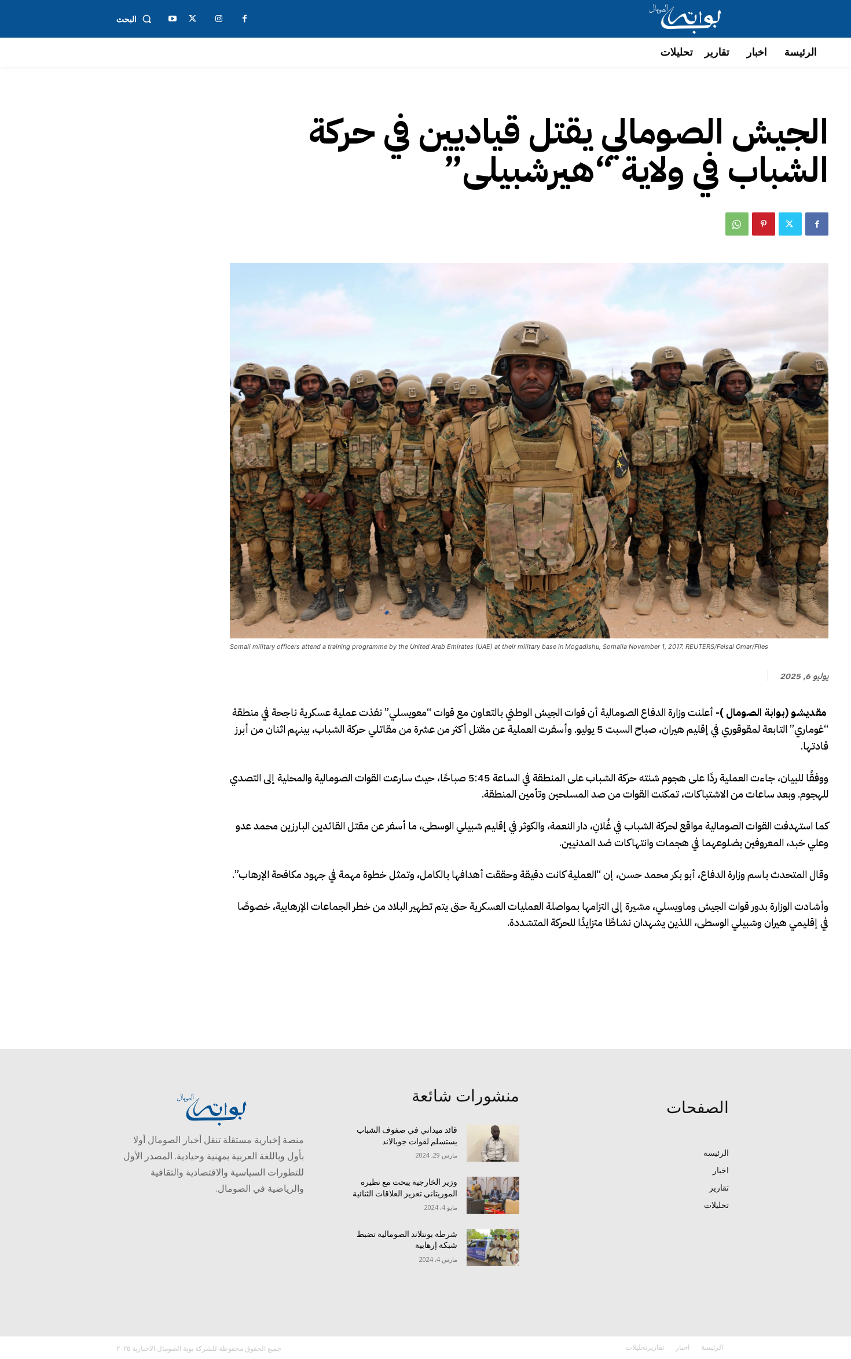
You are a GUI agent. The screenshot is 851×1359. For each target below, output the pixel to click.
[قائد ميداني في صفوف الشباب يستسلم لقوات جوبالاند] (493, 1143)
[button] (136, 19)
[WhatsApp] (737, 224)
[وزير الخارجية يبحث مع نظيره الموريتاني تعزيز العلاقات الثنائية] (493, 1195)
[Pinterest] (763, 224)
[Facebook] (816, 224)
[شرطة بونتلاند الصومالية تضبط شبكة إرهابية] (493, 1247)
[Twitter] (790, 224)
